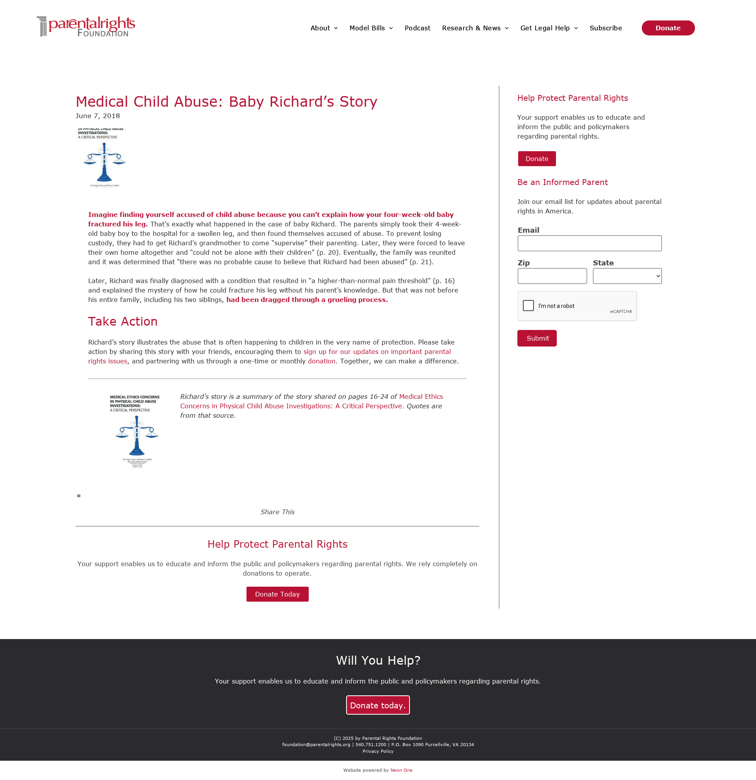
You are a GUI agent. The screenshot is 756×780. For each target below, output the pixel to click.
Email (528, 230)
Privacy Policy (378, 751)
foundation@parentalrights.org (316, 744)
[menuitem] (324, 27)
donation (321, 361)
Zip (524, 262)
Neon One (402, 770)
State (603, 262)
